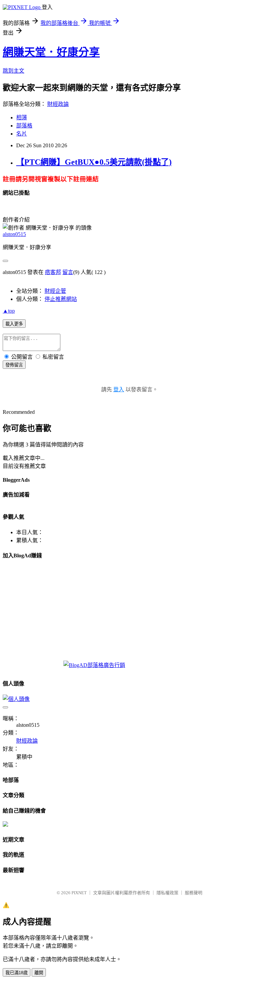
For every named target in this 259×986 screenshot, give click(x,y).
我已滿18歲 (16, 972)
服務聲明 (193, 892)
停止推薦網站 (61, 299)
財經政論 (58, 104)
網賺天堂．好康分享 (51, 52)
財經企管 (55, 291)
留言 (67, 272)
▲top (9, 311)
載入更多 (14, 323)
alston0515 (14, 234)
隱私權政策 (167, 892)
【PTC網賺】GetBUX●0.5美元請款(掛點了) (94, 162)
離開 (38, 972)
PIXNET (79, 892)
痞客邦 (53, 272)
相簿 (21, 117)
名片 (21, 133)
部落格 (24, 125)
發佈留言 (14, 364)
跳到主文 (13, 71)
